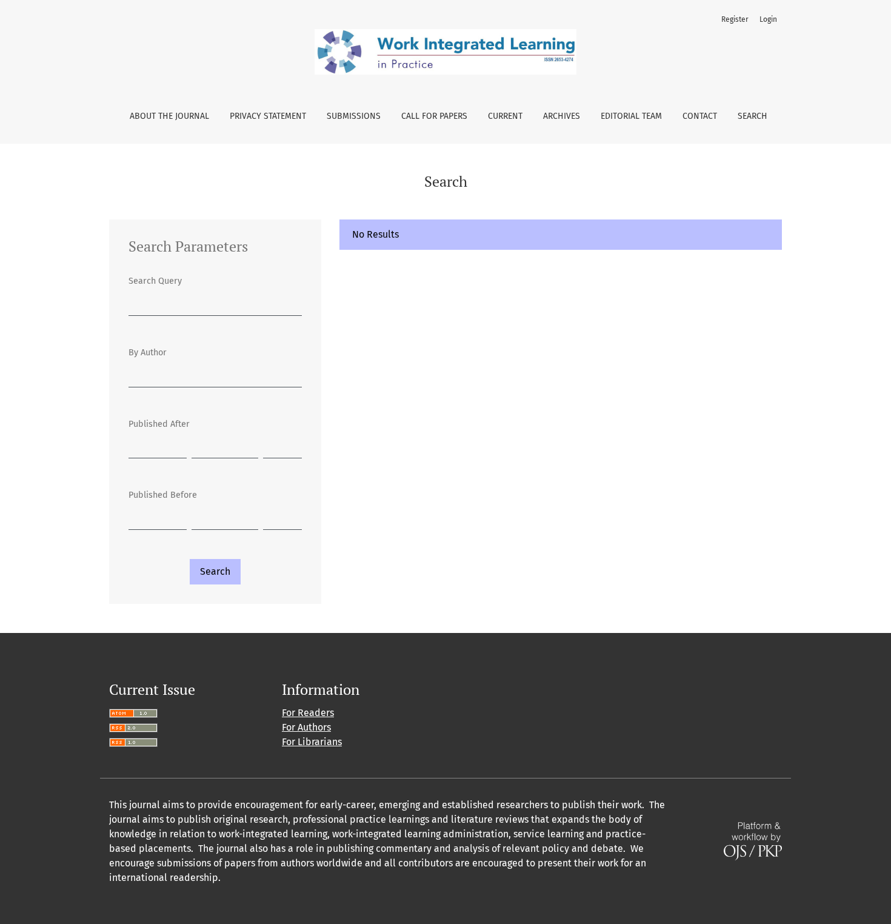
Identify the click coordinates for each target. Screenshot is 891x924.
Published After (159, 424)
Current (505, 116)
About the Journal (169, 116)
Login (768, 19)
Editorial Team (631, 116)
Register (735, 19)
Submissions (354, 116)
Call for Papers (434, 116)
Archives (561, 116)
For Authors (306, 727)
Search (752, 116)
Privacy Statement (268, 116)
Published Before (162, 495)
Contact (699, 116)
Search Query (155, 281)
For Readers (308, 712)
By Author (147, 352)
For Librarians (312, 742)
